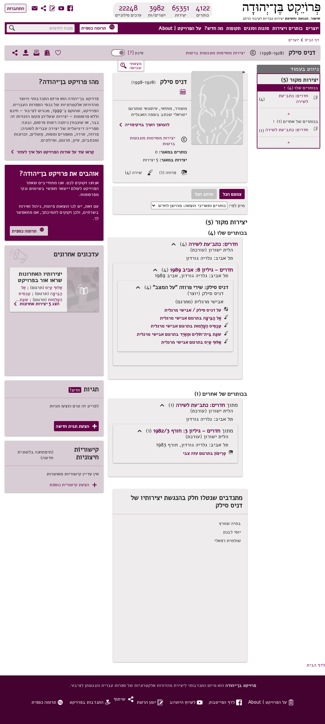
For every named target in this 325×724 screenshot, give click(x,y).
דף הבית (312, 40)
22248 (128, 8)
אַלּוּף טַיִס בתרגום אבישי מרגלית (191, 342)
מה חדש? (213, 28)
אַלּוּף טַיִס (53, 287)
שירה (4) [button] (139, 173)
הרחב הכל (204, 194)
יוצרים (312, 28)
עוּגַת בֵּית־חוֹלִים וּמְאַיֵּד (41, 302)
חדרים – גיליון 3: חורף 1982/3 (186, 430)
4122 (203, 8)
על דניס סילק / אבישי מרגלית (192, 310)
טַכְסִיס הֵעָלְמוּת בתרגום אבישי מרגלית (186, 326)
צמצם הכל (232, 194)
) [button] (174, 244)
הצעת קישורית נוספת (73, 485)
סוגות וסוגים (256, 28)
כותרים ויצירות (287, 28)
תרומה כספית (98, 27)
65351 (180, 8)
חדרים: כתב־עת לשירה (293, 98)
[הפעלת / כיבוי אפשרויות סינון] (118, 52)
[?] (131, 53)
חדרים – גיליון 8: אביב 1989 (201, 269)
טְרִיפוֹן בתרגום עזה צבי (204, 453)
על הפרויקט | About (180, 28)
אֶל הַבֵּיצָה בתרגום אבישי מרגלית (190, 318)
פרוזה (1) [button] (173, 173)
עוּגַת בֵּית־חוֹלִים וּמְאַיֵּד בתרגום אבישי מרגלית (179, 334)
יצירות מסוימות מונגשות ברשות (215, 53)
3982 (156, 8)
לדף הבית (316, 665)
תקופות (233, 28)
